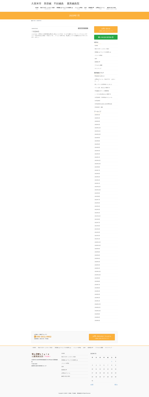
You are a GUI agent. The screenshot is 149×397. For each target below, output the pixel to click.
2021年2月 (97, 235)
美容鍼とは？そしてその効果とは (103, 52)
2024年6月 (97, 144)
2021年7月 (97, 222)
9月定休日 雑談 (99, 107)
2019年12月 (98, 271)
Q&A (96, 58)
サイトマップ (98, 68)
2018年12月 (98, 304)
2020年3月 (97, 265)
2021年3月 (97, 232)
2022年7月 (97, 199)
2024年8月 (97, 141)
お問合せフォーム (65, 373)
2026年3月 (97, 118)
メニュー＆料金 (98, 55)
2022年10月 (98, 189)
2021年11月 (97, 216)
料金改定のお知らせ (99, 76)
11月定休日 (97, 100)
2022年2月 (97, 212)
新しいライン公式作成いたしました (103, 84)
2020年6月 (97, 255)
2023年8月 (97, 167)
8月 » (116, 384)
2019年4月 (97, 291)
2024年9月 (97, 137)
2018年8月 (97, 314)
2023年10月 (98, 163)
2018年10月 (98, 310)
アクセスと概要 (98, 65)
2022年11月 (97, 186)
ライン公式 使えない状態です (102, 87)
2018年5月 (97, 320)
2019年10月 (98, 274)
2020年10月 (98, 245)
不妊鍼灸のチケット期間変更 (102, 90)
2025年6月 (97, 121)
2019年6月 (97, 287)
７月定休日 (35, 31)
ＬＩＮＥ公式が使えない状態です (103, 94)
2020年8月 (97, 252)
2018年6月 (97, 317)
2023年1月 (97, 183)
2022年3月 (97, 209)
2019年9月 (97, 278)
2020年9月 (97, 248)
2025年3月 (97, 124)
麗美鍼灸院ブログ (83, 28)
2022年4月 (97, 206)
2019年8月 (97, 281)
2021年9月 (97, 219)
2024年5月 (97, 147)
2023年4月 (97, 176)
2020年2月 (97, 268)
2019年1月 (97, 300)
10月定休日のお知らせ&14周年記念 (103, 104)
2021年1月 (97, 238)
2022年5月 (97, 203)
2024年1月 (97, 157)
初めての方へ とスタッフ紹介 (102, 48)
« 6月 (91, 384)
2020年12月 (98, 242)
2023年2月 (97, 180)
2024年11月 (97, 131)
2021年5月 (97, 225)
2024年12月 (98, 127)
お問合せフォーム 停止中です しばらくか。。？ (105, 80)
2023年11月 (97, 160)
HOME (96, 45)
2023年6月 (97, 173)
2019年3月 (97, 294)
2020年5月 (97, 258)
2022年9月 (97, 193)
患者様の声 (97, 61)
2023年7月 (97, 170)
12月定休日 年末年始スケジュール (103, 97)
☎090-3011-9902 (65, 376)
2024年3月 (97, 154)
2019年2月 (97, 297)
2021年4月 (97, 229)
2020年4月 (97, 261)
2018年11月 (97, 307)
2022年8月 (97, 196)
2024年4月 (97, 150)
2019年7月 (97, 284)
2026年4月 (97, 114)
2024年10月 (98, 134)
